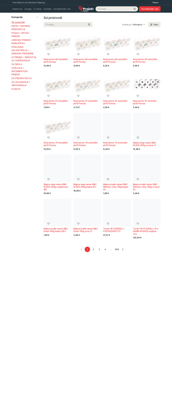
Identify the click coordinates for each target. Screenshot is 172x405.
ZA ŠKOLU (16, 64)
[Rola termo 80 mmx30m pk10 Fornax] (147, 43)
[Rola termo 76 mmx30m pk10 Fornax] (117, 126)
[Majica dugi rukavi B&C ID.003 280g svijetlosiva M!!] (57, 168)
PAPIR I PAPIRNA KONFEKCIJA (20, 28)
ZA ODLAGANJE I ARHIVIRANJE (20, 84)
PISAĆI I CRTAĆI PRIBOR (20, 35)
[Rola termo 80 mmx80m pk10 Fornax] (57, 43)
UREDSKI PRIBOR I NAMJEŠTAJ (21, 42)
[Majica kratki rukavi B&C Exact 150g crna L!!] (87, 212)
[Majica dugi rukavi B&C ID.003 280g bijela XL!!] (87, 168)
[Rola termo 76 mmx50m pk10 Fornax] (87, 126)
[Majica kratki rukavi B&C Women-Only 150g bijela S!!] (117, 168)
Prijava (155, 2)
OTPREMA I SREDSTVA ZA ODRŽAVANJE (23, 59)
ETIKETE (16, 89)
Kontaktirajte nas (149, 9)
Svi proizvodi (18, 22)
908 (117, 249)
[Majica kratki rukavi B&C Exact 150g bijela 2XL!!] (57, 212)
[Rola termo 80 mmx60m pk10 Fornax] (87, 43)
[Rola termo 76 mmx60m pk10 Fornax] (57, 126)
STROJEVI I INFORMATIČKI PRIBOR (19, 71)
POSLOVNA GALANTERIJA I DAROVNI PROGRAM (22, 50)
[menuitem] (17, 9)
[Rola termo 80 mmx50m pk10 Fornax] (117, 43)
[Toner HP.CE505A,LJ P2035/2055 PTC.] (117, 212)
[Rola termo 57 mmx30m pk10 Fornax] (87, 85)
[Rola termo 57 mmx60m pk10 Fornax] (57, 85)
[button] (133, 24)
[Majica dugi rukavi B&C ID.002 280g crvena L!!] (147, 126)
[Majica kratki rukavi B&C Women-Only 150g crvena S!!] (147, 168)
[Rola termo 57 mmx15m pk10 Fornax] (147, 85)
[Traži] (134, 8)
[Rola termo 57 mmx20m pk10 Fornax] (117, 85)
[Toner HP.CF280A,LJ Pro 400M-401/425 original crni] (147, 212)
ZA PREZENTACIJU (21, 78)
